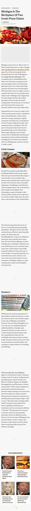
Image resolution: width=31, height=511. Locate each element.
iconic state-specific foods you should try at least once (15, 69)
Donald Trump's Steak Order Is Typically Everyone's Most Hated (7, 474)
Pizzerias (15, 8)
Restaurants (5, 8)
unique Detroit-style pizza (12, 77)
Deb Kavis (6, 22)
